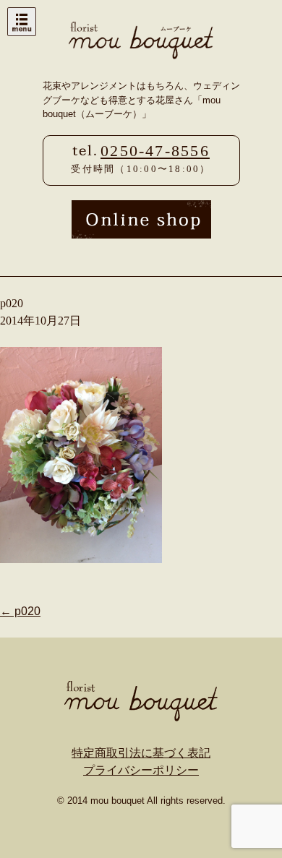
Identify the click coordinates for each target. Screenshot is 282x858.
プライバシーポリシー (141, 770)
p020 (20, 611)
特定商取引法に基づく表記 (141, 753)
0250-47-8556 (155, 151)
